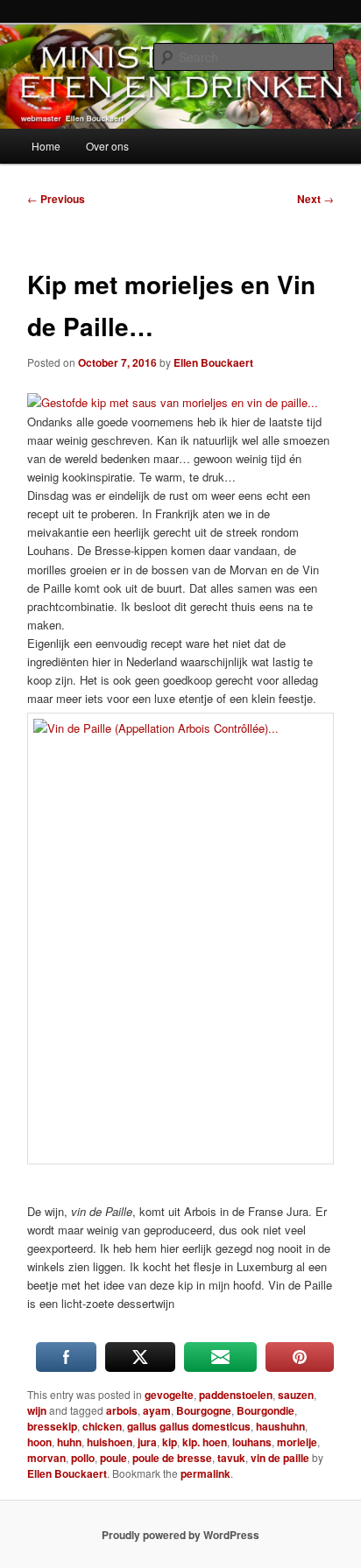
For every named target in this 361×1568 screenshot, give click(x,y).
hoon (39, 1442)
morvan (46, 1458)
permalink (205, 1473)
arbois (122, 1410)
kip (169, 1442)
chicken (102, 1426)
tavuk (231, 1458)
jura (147, 1442)
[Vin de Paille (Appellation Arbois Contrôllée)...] (180, 939)
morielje (297, 1442)
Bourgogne (203, 1410)
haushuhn (280, 1426)
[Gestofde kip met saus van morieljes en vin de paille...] (172, 402)
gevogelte (169, 1395)
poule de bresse (172, 1458)
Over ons (107, 145)
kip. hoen (204, 1442)
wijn (36, 1410)
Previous (56, 199)
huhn (69, 1442)
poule (113, 1458)
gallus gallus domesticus (189, 1426)
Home (46, 145)
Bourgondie (265, 1410)
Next (315, 199)
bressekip (52, 1426)
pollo (83, 1458)
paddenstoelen (236, 1395)
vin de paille (280, 1458)
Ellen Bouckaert (213, 362)
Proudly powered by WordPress (180, 1535)
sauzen (296, 1395)
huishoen (109, 1442)
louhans (252, 1442)
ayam (157, 1410)
